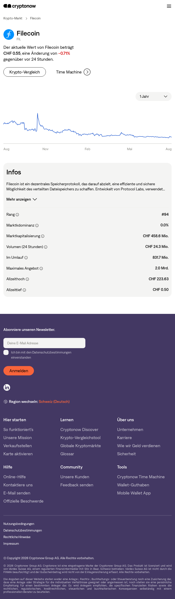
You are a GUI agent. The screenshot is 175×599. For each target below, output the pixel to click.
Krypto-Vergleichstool (80, 437)
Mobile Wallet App (134, 493)
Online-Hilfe (14, 476)
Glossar (67, 453)
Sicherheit (126, 453)
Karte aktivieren (18, 453)
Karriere (124, 437)
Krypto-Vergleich (24, 72)
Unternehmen (130, 429)
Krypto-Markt (12, 18)
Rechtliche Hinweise (17, 537)
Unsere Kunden (74, 476)
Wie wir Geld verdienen (138, 445)
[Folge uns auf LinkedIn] (6, 387)
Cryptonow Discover (79, 429)
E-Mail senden (16, 493)
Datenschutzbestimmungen (22, 530)
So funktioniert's (18, 429)
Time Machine (69, 72)
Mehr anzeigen (18, 199)
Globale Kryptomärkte (80, 445)
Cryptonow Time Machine (141, 476)
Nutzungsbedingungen (18, 524)
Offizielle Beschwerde (23, 501)
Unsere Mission (17, 437)
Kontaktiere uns (18, 485)
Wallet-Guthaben (133, 485)
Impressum (11, 543)
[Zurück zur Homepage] (19, 6)
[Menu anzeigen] (169, 6)
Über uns (125, 419)
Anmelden (18, 370)
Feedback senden (76, 485)
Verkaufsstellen (17, 445)
